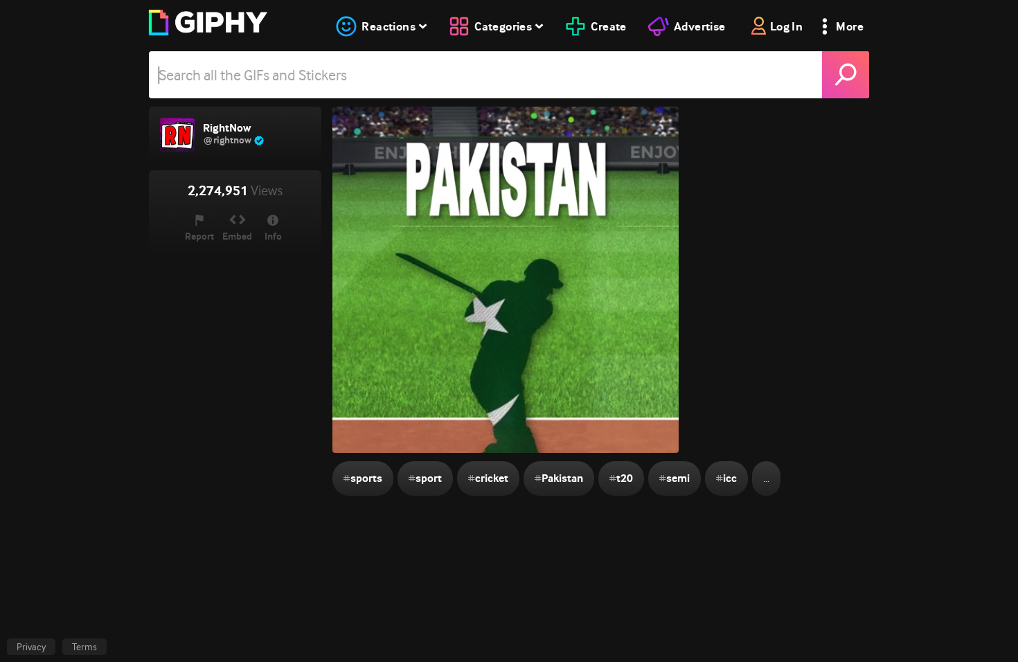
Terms (84, 646)
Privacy (31, 646)
